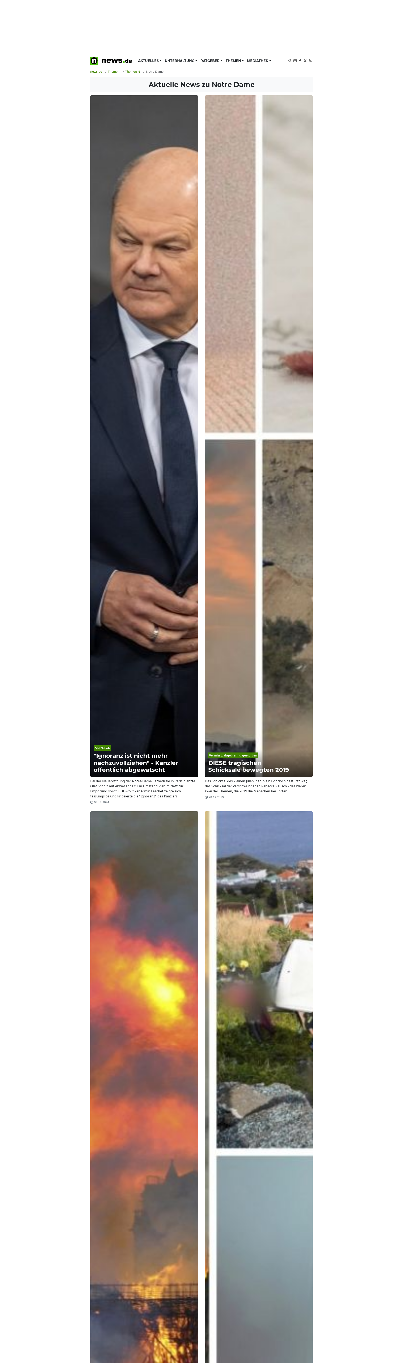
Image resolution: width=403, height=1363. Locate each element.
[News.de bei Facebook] (300, 60)
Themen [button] (234, 61)
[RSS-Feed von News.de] (310, 60)
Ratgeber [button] (210, 61)
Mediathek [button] (258, 61)
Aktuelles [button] (149, 61)
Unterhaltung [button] (180, 61)
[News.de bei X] (305, 60)
